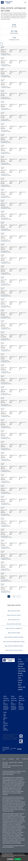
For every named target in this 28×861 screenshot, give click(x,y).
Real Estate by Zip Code (14, 624)
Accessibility (11, 758)
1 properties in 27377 (6, 548)
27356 (2, 464)
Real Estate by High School (14, 650)
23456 (2, 58)
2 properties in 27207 (6, 153)
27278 (2, 278)
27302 (2, 300)
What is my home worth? (6, 707)
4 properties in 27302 (6, 307)
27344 (2, 431)
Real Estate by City (14, 619)
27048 (2, 91)
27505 (2, 585)
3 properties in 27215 (6, 186)
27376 (2, 530)
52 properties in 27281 (6, 296)
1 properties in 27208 (6, 164)
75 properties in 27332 (6, 405)
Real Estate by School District (14, 637)
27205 (2, 135)
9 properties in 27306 (6, 318)
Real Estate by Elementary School (14, 641)
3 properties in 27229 (6, 208)
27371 (2, 508)
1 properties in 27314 (6, 350)
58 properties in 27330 (6, 394)
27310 (2, 322)
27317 (2, 354)
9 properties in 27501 (6, 570)
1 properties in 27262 (6, 274)
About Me (6, 700)
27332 (2, 398)
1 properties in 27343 (6, 427)
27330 (2, 387)
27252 (2, 234)
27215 (2, 179)
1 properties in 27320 (6, 372)
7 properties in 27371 (6, 515)
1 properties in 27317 (6, 361)
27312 (2, 333)
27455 (2, 552)
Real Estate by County (14, 615)
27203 (2, 124)
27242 (2, 212)
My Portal (5, 703)
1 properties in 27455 (6, 559)
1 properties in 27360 (6, 493)
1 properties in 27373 (6, 526)
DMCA (17, 758)
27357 (2, 475)
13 (16, 596)
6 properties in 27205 (6, 142)
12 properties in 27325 (6, 383)
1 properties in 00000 (6, 54)
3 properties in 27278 (6, 285)
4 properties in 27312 (6, 339)
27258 (2, 256)
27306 (2, 311)
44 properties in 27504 (6, 581)
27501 (2, 563)
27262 (2, 267)
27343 (2, 420)
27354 (2, 442)
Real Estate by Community (14, 628)
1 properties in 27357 (6, 482)
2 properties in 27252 (6, 241)
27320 (2, 365)
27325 (2, 376)
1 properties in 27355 (6, 460)
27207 (2, 146)
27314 (2, 343)
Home (5, 696)
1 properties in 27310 (6, 329)
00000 (2, 47)
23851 (2, 69)
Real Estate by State (14, 611)
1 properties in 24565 (6, 87)
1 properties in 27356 (6, 471)
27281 (2, 289)
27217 (2, 190)
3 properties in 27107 (6, 120)
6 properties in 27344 (6, 438)
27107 (2, 113)
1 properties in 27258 (6, 263)
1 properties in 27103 (6, 109)
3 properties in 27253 (6, 252)
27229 (2, 201)
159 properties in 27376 (6, 537)
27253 (2, 245)
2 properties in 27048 (6, 98)
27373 (2, 519)
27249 (2, 223)
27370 (2, 497)
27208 (2, 157)
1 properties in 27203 (6, 131)
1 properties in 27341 (6, 416)
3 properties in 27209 (6, 175)
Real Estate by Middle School (14, 646)
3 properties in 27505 (6, 592)
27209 (2, 168)
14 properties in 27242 (6, 219)
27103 (2, 102)
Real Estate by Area (14, 633)
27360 (2, 486)
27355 (2, 453)
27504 (2, 574)
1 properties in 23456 (6, 65)
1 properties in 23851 (6, 76)
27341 (2, 409)
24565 (2, 80)
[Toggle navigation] (25, 2)
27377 (2, 541)
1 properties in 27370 (6, 504)
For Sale (6, 698)
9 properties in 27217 (6, 197)
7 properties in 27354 (6, 449)
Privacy (4, 758)
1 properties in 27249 (6, 230)
